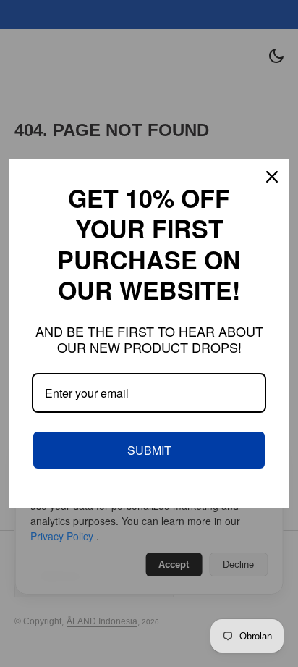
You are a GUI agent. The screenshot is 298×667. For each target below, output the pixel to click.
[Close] (272, 176)
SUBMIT (149, 450)
